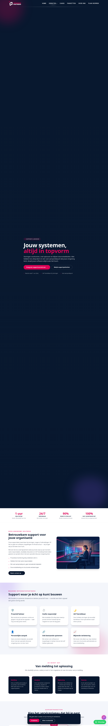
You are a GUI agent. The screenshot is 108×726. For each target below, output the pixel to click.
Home (44, 3)
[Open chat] (104, 717)
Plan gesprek (93, 3)
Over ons (82, 3)
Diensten (52, 3)
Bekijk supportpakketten (62, 267)
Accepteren (34, 720)
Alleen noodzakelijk (47, 720)
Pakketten (71, 3)
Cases (62, 3)
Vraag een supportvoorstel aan (37, 267)
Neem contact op (16, 573)
